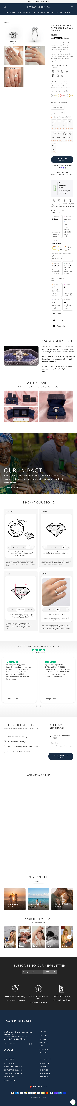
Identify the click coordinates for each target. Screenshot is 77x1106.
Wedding (24, 12)
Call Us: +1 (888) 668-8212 (61, 736)
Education (65, 12)
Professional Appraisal (13, 1073)
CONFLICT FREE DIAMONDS (13, 1070)
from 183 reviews (38, 653)
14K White (53, 95)
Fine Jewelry (38, 12)
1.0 (53, 85)
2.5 (42, 859)
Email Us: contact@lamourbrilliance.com (62, 744)
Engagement (11, 12)
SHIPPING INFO (9, 1063)
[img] (38, 650)
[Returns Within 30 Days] (38, 988)
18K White (66, 95)
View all (38, 882)
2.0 (63, 85)
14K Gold (57, 95)
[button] (59, 102)
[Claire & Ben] (38, 899)
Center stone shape (61, 66)
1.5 (58, 85)
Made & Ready (53, 12)
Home (6, 22)
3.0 (47, 859)
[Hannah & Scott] (62, 899)
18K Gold (71, 95)
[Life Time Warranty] (61, 988)
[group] (13, 34)
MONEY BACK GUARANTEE (13, 1067)
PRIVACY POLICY (9, 1080)
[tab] (14, 547)
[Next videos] (69, 937)
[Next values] (32, 547)
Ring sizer (43, 1053)
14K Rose (62, 95)
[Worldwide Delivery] (15, 988)
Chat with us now (61, 756)
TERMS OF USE (9, 1077)
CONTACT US (44, 1043)
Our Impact (44, 1039)
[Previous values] (9, 547)
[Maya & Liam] (15, 899)
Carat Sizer (44, 1049)
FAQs (41, 1046)
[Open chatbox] (72, 1102)
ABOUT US (43, 1036)
